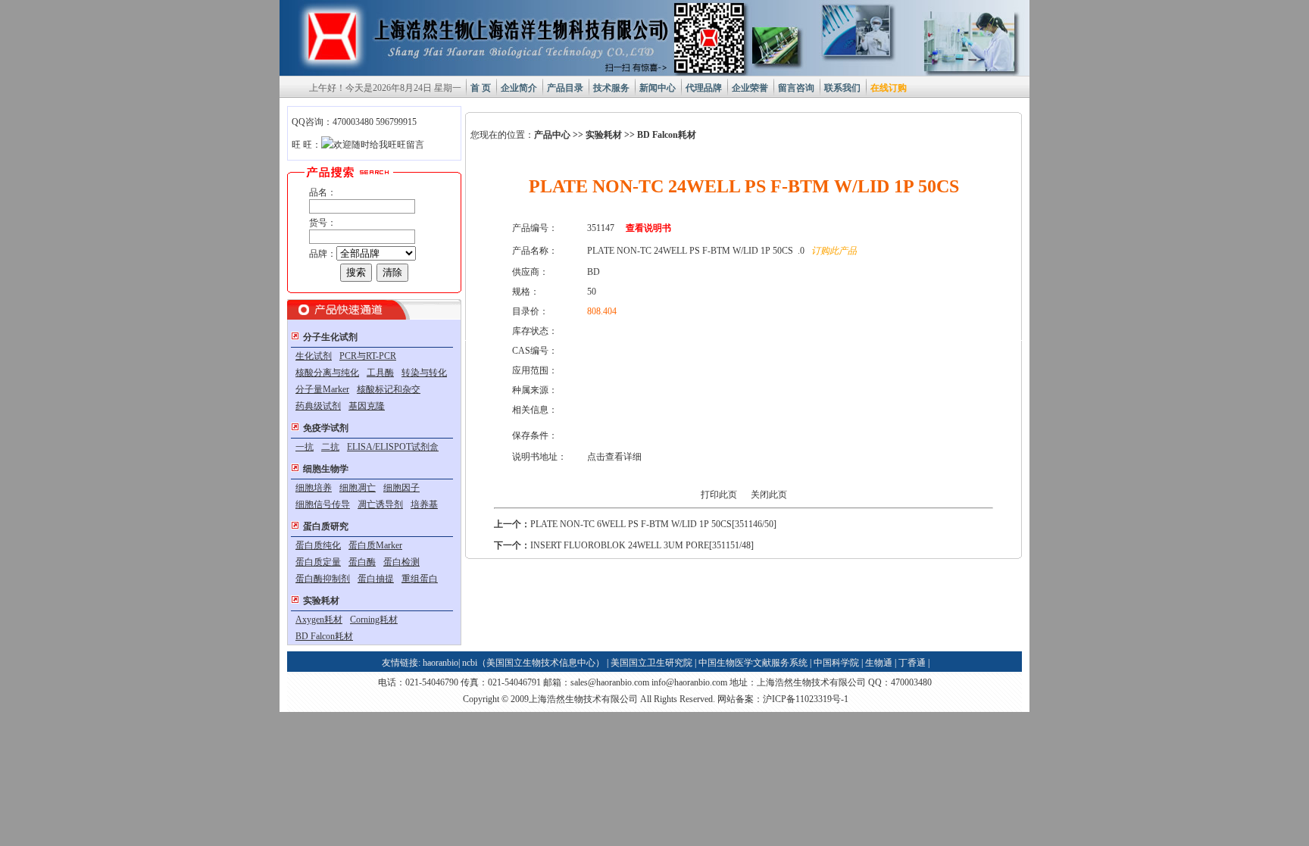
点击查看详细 (614, 456)
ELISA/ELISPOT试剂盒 (393, 447)
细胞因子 (401, 487)
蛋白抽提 (376, 578)
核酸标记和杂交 (388, 389)
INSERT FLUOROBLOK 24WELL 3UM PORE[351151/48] (642, 545)
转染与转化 (424, 372)
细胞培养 (313, 487)
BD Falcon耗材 (324, 636)
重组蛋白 (419, 578)
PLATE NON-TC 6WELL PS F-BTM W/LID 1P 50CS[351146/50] (653, 524)
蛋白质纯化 (318, 545)
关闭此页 (769, 494)
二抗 (330, 447)
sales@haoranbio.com (609, 682)
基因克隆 (366, 406)
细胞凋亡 (357, 487)
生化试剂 (313, 356)
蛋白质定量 (318, 562)
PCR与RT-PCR (367, 356)
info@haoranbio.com (689, 682)
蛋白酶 (362, 562)
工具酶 (380, 372)
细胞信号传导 (322, 504)
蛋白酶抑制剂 (322, 578)
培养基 (424, 504)
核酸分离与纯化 (327, 372)
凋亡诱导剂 (380, 504)
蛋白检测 (401, 562)
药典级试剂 (318, 406)
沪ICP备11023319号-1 (805, 699)
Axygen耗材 (318, 619)
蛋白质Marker (375, 545)
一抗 (304, 447)
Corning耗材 (374, 619)
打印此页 (719, 494)
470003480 (911, 682)
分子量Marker (322, 389)
